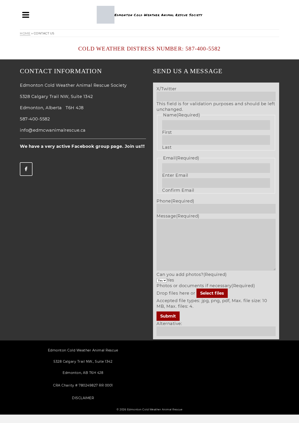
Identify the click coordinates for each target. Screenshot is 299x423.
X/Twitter (167, 88)
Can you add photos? (192, 274)
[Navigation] (26, 14)
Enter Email (175, 175)
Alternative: (169, 323)
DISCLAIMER (83, 398)
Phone (175, 201)
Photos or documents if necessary (206, 285)
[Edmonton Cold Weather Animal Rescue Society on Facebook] (26, 169)
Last (166, 147)
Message (178, 216)
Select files (212, 293)
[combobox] (170, 280)
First (167, 132)
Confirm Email (178, 190)
